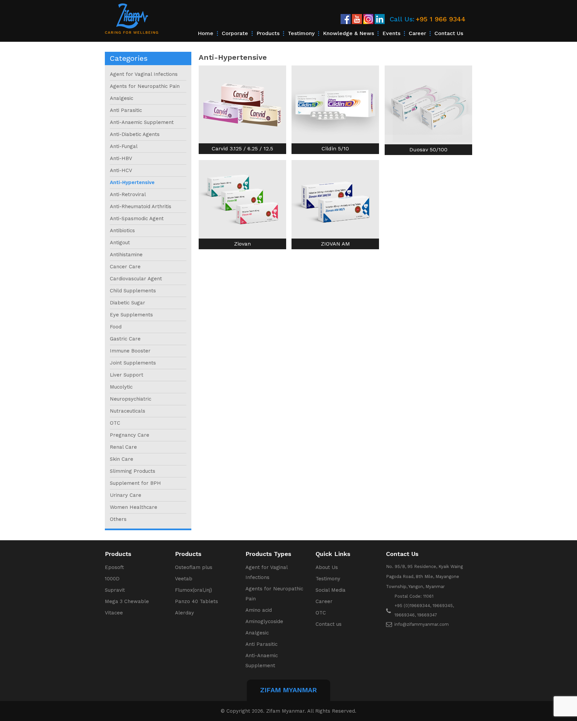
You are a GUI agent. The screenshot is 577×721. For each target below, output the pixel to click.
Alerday (184, 613)
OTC (115, 423)
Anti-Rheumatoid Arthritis (140, 206)
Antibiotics (122, 231)
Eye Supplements (131, 315)
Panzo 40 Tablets (196, 601)
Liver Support (126, 375)
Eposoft (114, 567)
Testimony (301, 33)
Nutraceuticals (127, 411)
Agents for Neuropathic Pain (145, 86)
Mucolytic (121, 387)
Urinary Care (125, 495)
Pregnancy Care (129, 435)
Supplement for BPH (135, 483)
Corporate (235, 33)
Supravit (115, 590)
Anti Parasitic (126, 110)
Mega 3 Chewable (127, 601)
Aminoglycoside (264, 621)
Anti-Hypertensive (132, 182)
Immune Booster (130, 351)
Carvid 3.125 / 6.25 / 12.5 (242, 148)
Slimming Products (132, 471)
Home (205, 33)
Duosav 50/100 (428, 149)
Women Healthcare (133, 507)
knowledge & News (348, 33)
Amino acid (258, 610)
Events (391, 33)
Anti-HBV (121, 158)
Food (116, 327)
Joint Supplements (133, 363)
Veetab (183, 579)
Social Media (331, 590)
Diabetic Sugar (127, 303)
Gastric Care (125, 339)
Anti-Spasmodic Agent (137, 218)
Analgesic (121, 98)
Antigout (120, 243)
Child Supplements (133, 291)
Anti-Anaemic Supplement (142, 122)
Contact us (448, 33)
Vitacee (114, 613)
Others (118, 519)
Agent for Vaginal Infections (144, 74)
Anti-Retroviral (128, 194)
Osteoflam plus (193, 567)
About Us (327, 567)
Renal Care (123, 447)
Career (417, 33)
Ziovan (242, 244)
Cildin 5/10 (335, 148)
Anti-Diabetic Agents (135, 134)
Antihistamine (126, 255)
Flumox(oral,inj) (193, 590)
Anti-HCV (121, 170)
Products (267, 33)
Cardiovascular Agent (136, 279)
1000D (112, 579)
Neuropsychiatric (130, 399)
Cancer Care (125, 267)
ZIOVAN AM (335, 244)
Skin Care (121, 459)
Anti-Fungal (124, 146)
